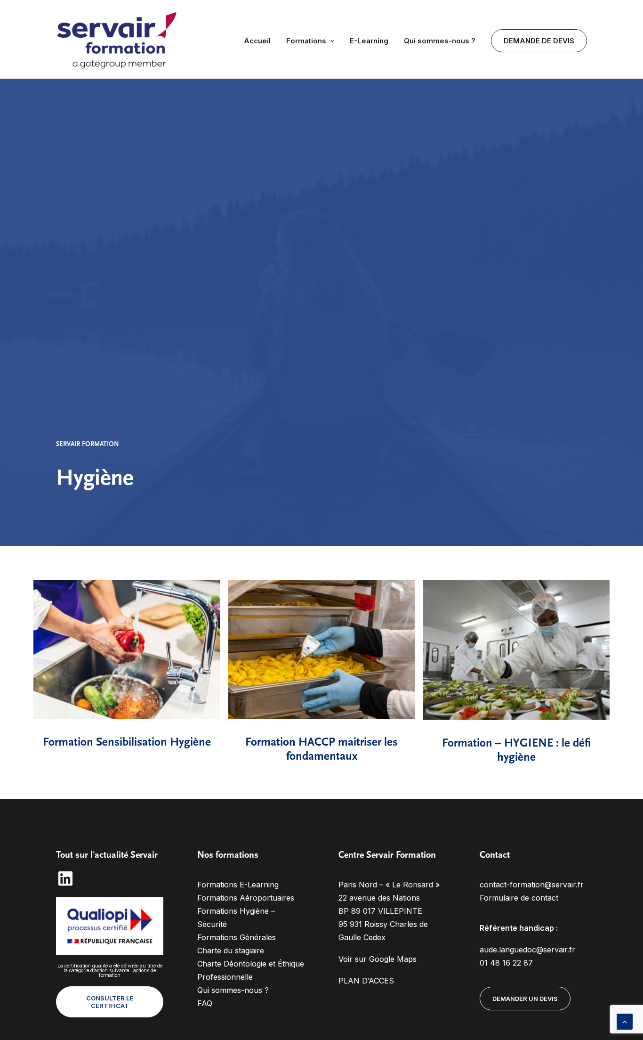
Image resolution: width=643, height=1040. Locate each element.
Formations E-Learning (238, 884)
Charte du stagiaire (230, 950)
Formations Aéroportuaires (245, 897)
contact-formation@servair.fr (532, 884)
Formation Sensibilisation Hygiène (127, 742)
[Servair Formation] (118, 40)
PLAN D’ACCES (366, 980)
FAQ (204, 1003)
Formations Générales (236, 937)
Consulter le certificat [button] (110, 1001)
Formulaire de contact (519, 897)
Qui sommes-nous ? (439, 40)
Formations (306, 40)
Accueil (257, 40)
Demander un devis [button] (525, 998)
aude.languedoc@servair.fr (527, 949)
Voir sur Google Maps (377, 959)
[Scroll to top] (625, 1020)
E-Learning (369, 40)
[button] (126, 649)
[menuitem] (260, 41)
